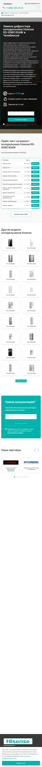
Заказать (35, 163)
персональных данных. (21, 125)
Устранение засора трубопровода (9, 197)
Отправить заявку (21, 119)
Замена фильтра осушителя (11, 172)
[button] (34, 450)
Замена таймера (8, 205)
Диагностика (7, 163)
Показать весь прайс (21, 214)
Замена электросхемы (10, 176)
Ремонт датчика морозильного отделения (12, 188)
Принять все (21, 763)
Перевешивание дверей (10, 180)
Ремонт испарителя (9, 193)
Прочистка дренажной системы (12, 184)
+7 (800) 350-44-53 (14, 8)
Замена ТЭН (6, 167)
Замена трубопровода (10, 201)
